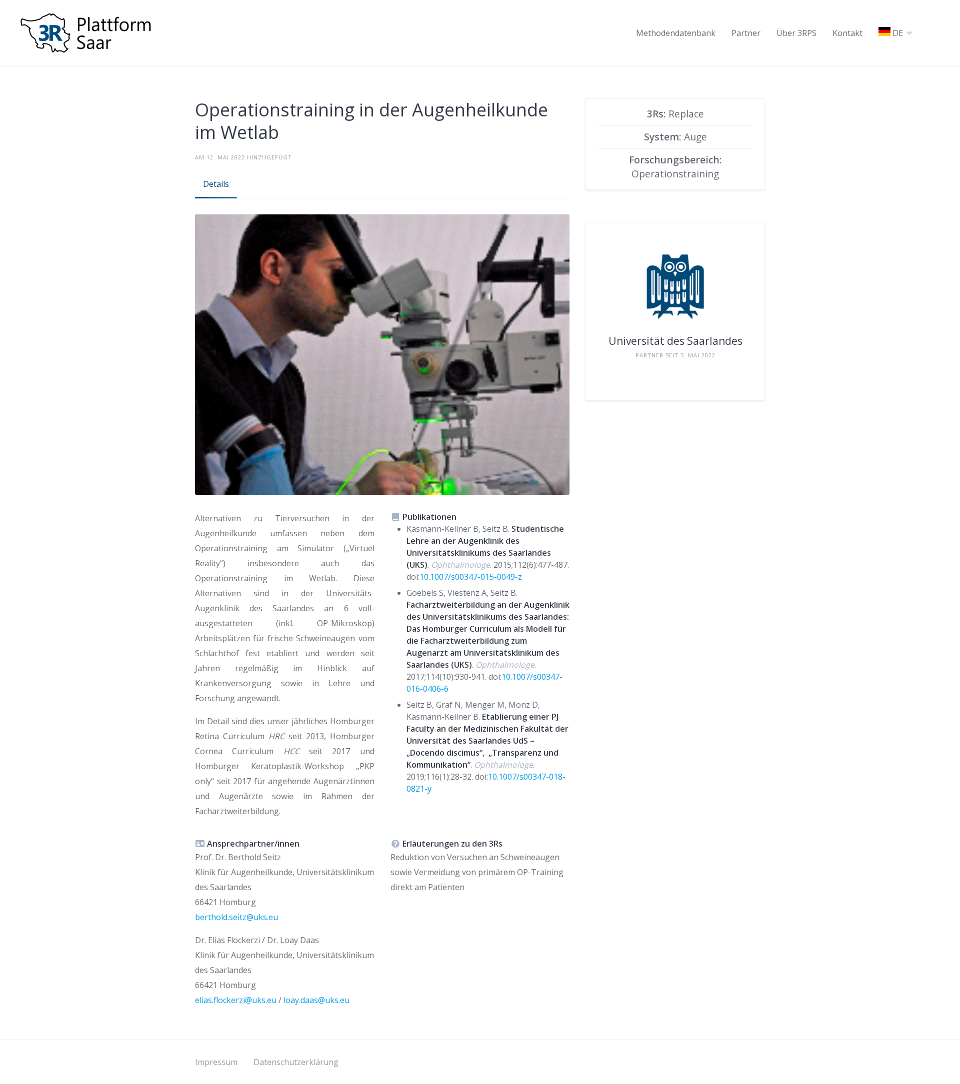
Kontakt (847, 32)
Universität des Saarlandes (675, 341)
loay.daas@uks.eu (317, 1000)
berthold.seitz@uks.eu (236, 917)
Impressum (216, 1062)
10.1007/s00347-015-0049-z (471, 576)
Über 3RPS (796, 32)
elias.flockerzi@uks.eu (235, 1000)
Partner (746, 32)
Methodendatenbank (676, 32)
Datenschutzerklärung (296, 1062)
